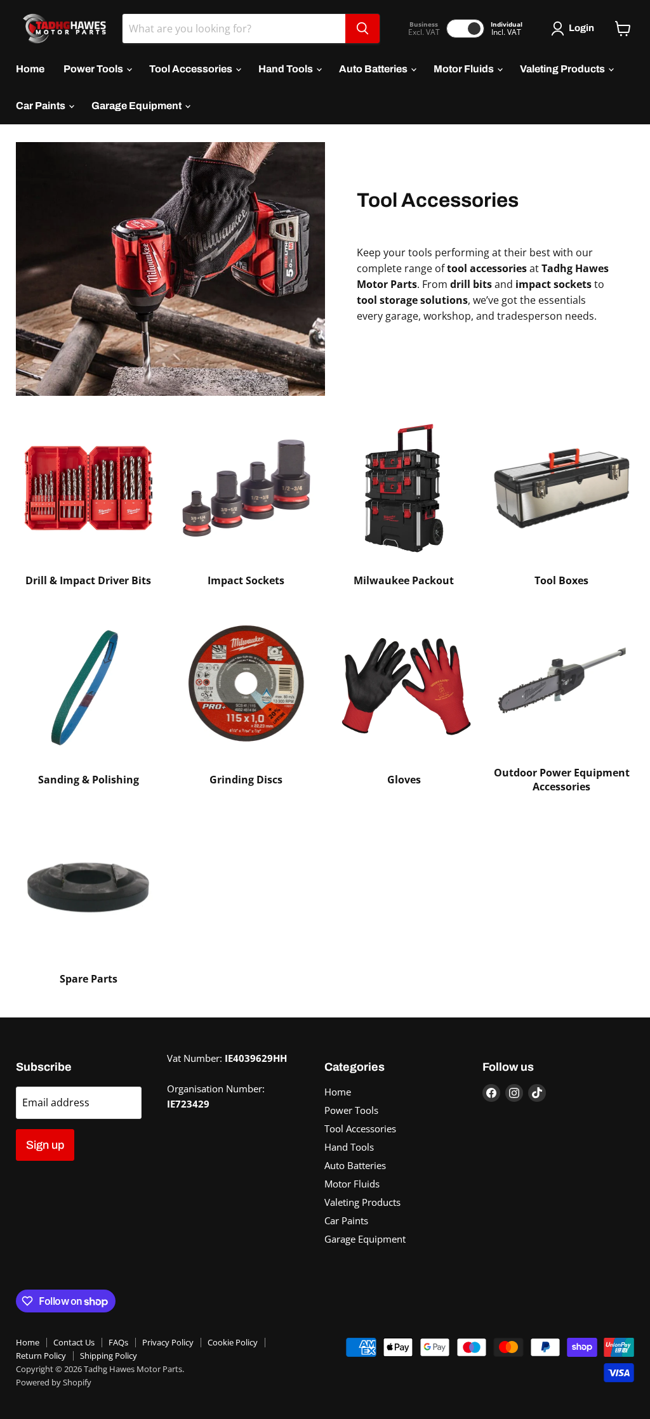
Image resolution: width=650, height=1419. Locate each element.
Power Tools (94, 68)
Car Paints (41, 105)
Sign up (45, 1145)
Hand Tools (286, 68)
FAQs (118, 1342)
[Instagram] (514, 1093)
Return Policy (41, 1355)
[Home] (61, 28)
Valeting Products (563, 68)
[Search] (362, 28)
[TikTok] (537, 1093)
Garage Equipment (137, 105)
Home (30, 68)
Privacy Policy (168, 1342)
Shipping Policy (108, 1355)
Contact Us (74, 1342)
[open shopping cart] (623, 29)
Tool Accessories (191, 68)
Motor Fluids (465, 68)
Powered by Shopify (53, 1382)
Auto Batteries (374, 68)
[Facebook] (491, 1093)
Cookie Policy (233, 1342)
